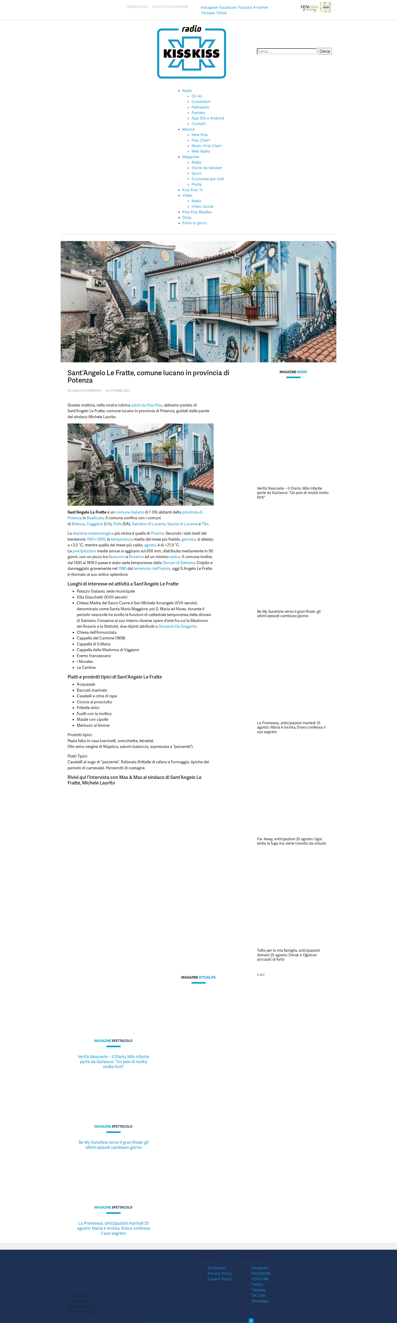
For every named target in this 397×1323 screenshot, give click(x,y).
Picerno (157, 533)
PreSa (197, 184)
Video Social (202, 206)
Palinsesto (200, 107)
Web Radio (201, 151)
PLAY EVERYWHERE (170, 6)
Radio (187, 90)
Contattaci (217, 1268)
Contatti (199, 123)
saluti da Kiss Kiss (146, 405)
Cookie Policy (220, 1279)
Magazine (190, 156)
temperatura (122, 539)
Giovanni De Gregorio (177, 626)
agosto (150, 545)
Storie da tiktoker (207, 167)
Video (187, 195)
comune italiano (130, 512)
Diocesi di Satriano (178, 562)
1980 (122, 568)
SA (107, 523)
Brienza (78, 523)
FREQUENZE (137, 6)
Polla (117, 523)
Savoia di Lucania (182, 523)
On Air (197, 96)
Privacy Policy (220, 1273)
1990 (101, 539)
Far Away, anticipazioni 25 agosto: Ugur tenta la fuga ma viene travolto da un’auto (291, 841)
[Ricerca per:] (287, 51)
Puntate (198, 112)
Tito (205, 523)
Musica (188, 129)
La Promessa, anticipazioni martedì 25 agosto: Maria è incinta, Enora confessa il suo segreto (291, 727)
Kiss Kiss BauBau (197, 212)
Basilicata (95, 517)
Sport (196, 173)
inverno (137, 556)
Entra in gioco (194, 223)
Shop (186, 217)
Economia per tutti (208, 178)
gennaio (189, 539)
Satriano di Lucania (148, 523)
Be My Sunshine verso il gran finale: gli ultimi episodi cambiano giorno (289, 613)
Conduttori (201, 101)
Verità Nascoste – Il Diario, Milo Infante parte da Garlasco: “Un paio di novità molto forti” (293, 493)
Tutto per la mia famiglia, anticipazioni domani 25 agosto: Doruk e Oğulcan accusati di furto (288, 955)
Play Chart (201, 140)
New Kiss (200, 134)
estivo (175, 556)
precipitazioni (84, 551)
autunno (117, 556)
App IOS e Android (208, 118)
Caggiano (95, 523)
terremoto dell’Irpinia (152, 568)
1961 (91, 539)
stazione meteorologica (93, 533)
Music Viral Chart (207, 145)
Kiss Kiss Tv (192, 189)
